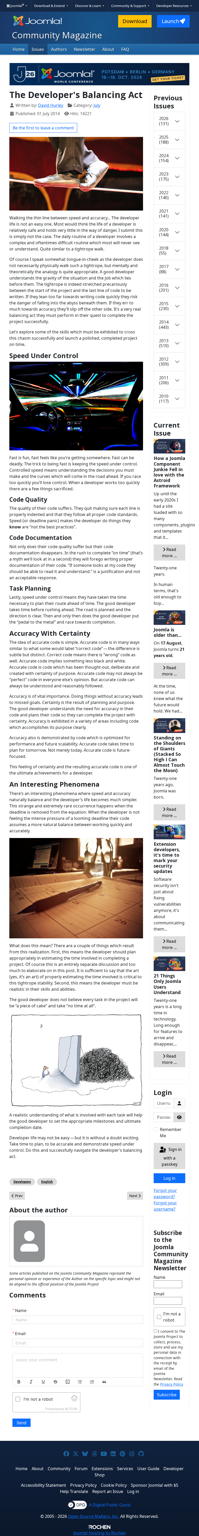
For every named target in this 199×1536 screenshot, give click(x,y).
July (97, 105)
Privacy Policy (171, 1384)
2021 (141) (164, 213)
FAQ (125, 49)
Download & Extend (50, 5)
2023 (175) (164, 176)
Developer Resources (172, 5)
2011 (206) (164, 380)
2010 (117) (164, 398)
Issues (38, 49)
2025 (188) (164, 139)
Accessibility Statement (43, 1485)
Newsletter (84, 49)
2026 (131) (164, 121)
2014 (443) (164, 324)
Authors (59, 49)
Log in (169, 1178)
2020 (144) (164, 232)
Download (135, 21)
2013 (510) (164, 343)
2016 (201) (164, 287)
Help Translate (74, 1491)
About (108, 49)
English (47, 1181)
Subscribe (166, 1395)
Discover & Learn (88, 5)
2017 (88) (163, 269)
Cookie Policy (114, 1485)
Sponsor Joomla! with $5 (154, 1485)
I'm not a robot (172, 1317)
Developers (22, 1181)
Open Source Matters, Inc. (93, 1516)
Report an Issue (107, 1491)
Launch (170, 21)
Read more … (169, 552)
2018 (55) (163, 250)
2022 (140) (164, 195)
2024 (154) (164, 158)
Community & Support (129, 5)
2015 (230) (164, 306)
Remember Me (171, 1133)
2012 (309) (164, 361)
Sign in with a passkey (172, 1157)
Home (19, 49)
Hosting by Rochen (99, 1533)
